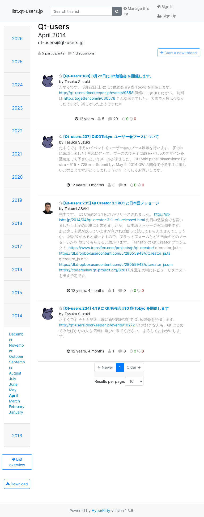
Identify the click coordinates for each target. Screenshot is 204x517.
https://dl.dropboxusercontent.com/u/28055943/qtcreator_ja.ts (114, 253)
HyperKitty (101, 510)
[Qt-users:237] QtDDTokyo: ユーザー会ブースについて (110, 136)
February (16, 406)
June (13, 384)
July (12, 378)
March (14, 401)
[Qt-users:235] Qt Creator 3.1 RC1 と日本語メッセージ (110, 203)
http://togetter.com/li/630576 (89, 98)
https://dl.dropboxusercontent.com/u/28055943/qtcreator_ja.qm (116, 264)
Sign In (166, 6)
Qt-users (53, 26)
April (13, 395)
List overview (17, 462)
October (16, 356)
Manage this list (136, 11)
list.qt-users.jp (27, 11)
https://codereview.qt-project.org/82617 (94, 270)
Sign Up (169, 16)
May (12, 390)
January (16, 412)
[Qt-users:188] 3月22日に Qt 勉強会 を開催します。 (108, 76)
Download (19, 484)
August (15, 373)
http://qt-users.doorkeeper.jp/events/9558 (96, 92)
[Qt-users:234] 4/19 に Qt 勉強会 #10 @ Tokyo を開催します (115, 308)
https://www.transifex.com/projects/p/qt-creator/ (111, 247)
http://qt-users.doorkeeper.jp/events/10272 (97, 325)
